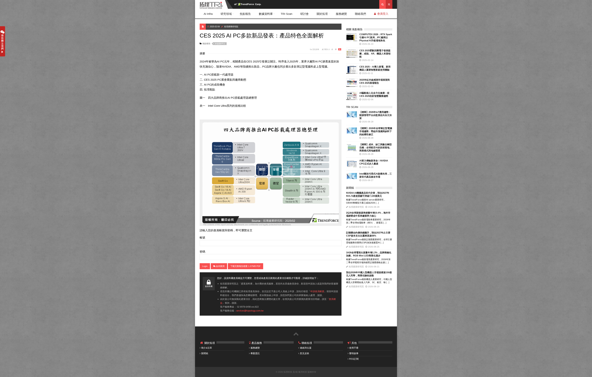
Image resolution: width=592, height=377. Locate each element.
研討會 (304, 13)
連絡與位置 (305, 347)
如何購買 (220, 266)
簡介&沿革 (206, 347)
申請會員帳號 (317, 291)
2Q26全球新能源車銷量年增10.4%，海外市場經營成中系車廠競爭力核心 (368, 214)
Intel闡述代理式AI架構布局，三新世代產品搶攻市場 (375, 175)
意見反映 (315, 49)
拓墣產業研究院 (231, 26)
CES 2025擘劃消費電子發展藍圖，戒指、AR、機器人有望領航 (375, 53)
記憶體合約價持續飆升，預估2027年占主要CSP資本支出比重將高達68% (368, 234)
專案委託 (255, 353)
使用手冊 (353, 347)
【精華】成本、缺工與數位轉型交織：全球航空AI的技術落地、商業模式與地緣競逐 (375, 147)
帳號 (202, 237)
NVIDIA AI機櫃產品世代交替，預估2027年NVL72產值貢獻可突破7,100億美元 (367, 194)
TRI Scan (286, 13)
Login (205, 266)
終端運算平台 (220, 44)
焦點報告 (245, 13)
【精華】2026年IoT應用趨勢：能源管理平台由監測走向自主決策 (375, 115)
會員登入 (382, 13)
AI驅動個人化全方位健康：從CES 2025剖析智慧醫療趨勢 (374, 94)
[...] (377, 203)
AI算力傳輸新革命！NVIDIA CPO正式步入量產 (373, 162)
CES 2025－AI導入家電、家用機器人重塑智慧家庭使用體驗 (375, 68)
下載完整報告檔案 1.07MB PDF (245, 266)
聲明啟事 (353, 353)
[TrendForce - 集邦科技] (248, 4)
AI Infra (208, 13)
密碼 (202, 251)
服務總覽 (341, 13)
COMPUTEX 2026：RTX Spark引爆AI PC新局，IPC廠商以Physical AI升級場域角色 (375, 37)
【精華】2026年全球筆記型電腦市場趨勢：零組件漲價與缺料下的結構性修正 (375, 131)
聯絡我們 (360, 13)
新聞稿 (204, 353)
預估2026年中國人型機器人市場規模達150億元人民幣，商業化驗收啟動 (369, 274)
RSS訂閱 (354, 359)
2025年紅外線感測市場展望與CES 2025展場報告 (374, 81)
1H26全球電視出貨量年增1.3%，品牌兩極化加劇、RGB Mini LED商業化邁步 (368, 254)
